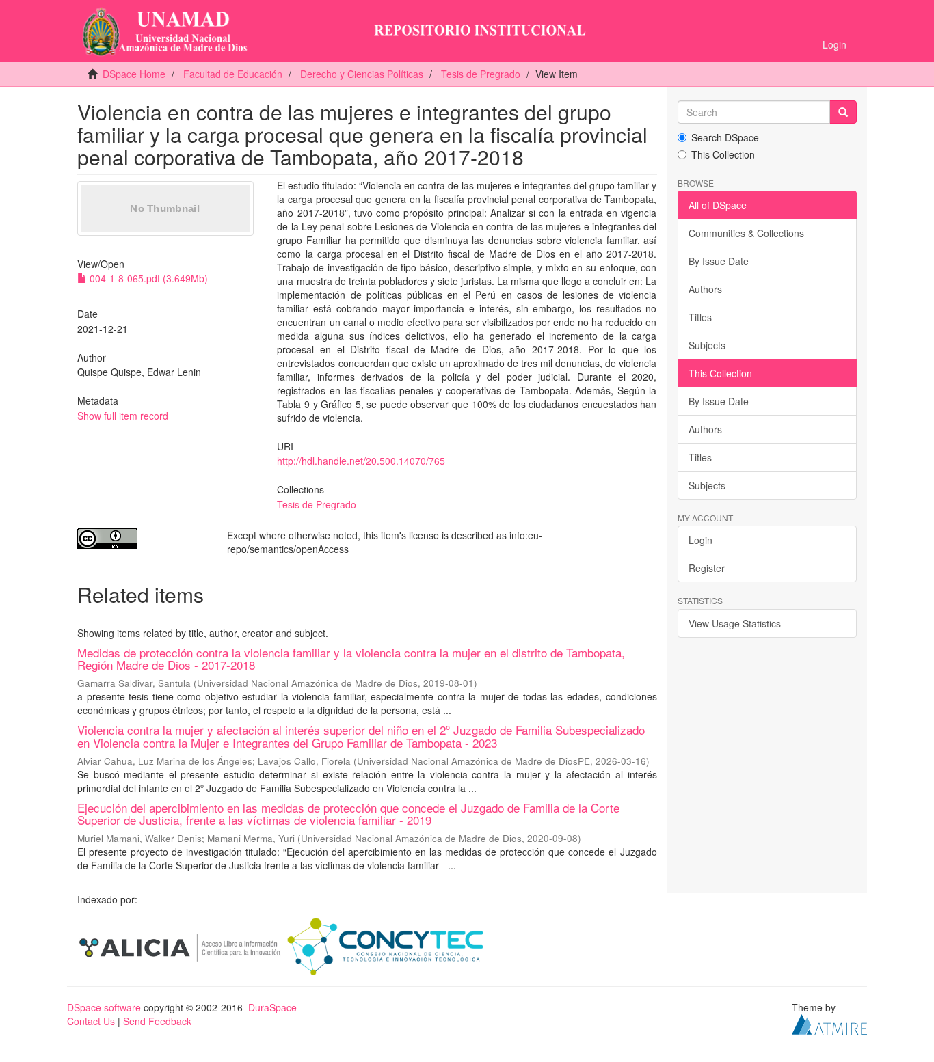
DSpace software (104, 1007)
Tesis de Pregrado (480, 74)
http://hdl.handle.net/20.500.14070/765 (361, 460)
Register (707, 568)
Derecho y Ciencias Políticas (361, 74)
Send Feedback (157, 1021)
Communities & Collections (746, 233)
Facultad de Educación (232, 74)
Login (700, 540)
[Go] (843, 112)
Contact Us (91, 1021)
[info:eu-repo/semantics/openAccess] (141, 538)
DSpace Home (134, 74)
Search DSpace (725, 137)
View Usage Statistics (735, 623)
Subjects (707, 345)
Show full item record (122, 415)
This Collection (723, 154)
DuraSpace (272, 1007)
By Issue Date (719, 261)
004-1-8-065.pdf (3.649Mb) (147, 278)
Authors (705, 289)
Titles (700, 317)
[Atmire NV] (829, 1023)
